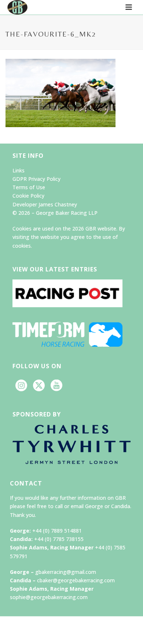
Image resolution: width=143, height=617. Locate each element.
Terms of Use (28, 187)
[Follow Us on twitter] (39, 386)
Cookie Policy (28, 195)
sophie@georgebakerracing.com (49, 597)
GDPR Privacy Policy (36, 178)
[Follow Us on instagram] (21, 386)
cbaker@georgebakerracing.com (76, 580)
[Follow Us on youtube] (56, 386)
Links (18, 170)
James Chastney (57, 204)
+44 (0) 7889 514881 (57, 530)
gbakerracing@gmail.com (65, 571)
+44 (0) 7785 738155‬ (59, 539)
